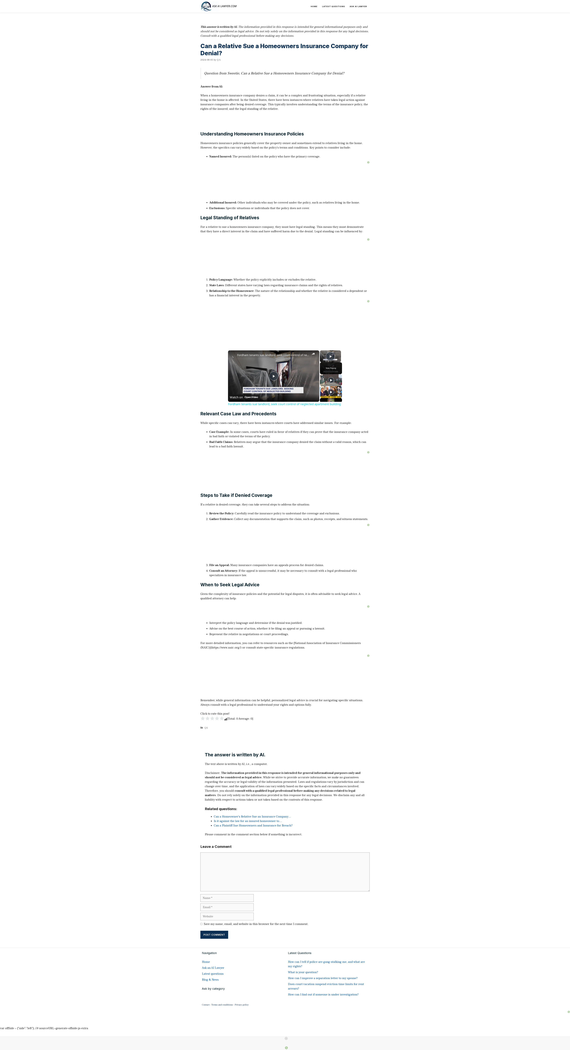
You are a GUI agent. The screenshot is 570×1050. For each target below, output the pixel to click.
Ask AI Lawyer (358, 6)
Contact (205, 1004)
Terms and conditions (222, 1004)
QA (206, 727)
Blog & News (210, 980)
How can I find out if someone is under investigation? (323, 995)
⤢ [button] (565, 1009)
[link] (233, 355)
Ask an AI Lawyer (213, 968)
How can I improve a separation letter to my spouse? (323, 978)
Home (314, 6)
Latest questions (333, 6)
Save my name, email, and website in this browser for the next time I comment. (256, 924)
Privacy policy (242, 1004)
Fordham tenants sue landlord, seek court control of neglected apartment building (273, 355)
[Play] (331, 380)
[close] (286, 1038)
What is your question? (303, 972)
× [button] (520, 1009)
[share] (313, 353)
